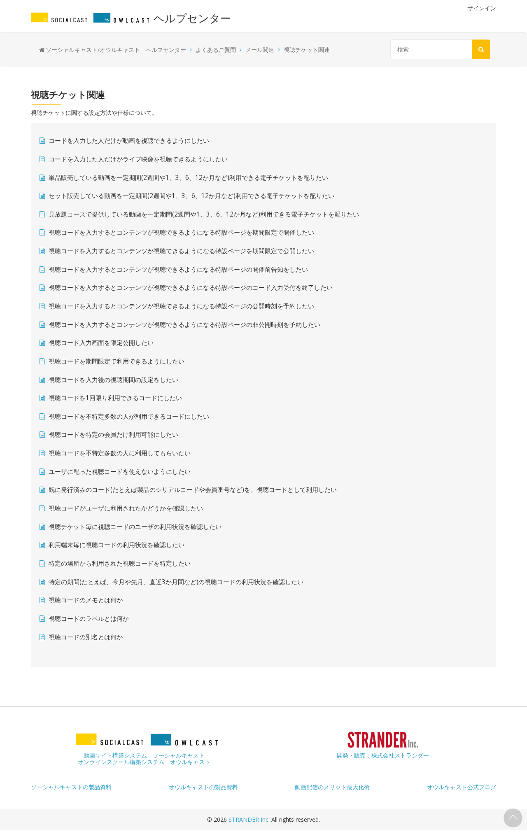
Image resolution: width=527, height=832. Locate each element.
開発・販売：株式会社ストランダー (383, 755)
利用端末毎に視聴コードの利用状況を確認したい (116, 545)
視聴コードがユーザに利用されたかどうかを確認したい (126, 508)
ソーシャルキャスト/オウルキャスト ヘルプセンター (116, 50)
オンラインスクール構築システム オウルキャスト (144, 762)
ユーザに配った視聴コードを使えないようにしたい (120, 471)
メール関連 (259, 50)
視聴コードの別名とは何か (86, 637)
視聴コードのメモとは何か (86, 600)
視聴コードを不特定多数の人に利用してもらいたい (120, 453)
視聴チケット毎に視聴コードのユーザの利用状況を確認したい (135, 526)
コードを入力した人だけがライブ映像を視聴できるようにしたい (138, 159)
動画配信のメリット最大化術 (332, 787)
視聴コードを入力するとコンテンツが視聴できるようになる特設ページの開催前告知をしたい (178, 269)
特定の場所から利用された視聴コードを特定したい (120, 563)
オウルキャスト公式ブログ (461, 787)
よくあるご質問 (216, 50)
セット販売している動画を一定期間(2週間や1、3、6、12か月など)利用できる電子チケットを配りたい (191, 195)
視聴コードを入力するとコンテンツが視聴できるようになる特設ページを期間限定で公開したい (181, 251)
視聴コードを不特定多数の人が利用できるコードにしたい (129, 416)
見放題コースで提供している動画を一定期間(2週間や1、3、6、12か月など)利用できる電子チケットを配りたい (204, 214)
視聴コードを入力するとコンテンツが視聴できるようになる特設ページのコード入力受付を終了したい (191, 287)
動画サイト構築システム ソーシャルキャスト (144, 755)
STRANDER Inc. (250, 819)
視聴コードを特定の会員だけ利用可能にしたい (113, 434)
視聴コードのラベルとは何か (89, 618)
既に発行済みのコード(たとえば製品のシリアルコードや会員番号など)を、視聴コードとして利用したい (193, 489)
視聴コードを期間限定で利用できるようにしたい (116, 361)
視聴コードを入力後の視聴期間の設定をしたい (113, 379)
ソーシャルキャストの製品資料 (71, 787)
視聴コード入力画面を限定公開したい (101, 342)
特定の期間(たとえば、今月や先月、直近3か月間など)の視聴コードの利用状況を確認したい (176, 582)
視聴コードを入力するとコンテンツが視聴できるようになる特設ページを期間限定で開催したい (181, 232)
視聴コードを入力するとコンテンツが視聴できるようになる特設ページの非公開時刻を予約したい (184, 324)
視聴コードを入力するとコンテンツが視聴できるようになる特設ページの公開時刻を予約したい (181, 306)
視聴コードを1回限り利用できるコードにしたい (115, 398)
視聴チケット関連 (307, 50)
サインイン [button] (481, 8)
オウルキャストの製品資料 (203, 787)
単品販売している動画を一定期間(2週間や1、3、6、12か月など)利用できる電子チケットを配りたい (188, 177)
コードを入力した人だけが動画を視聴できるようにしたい (129, 140)
